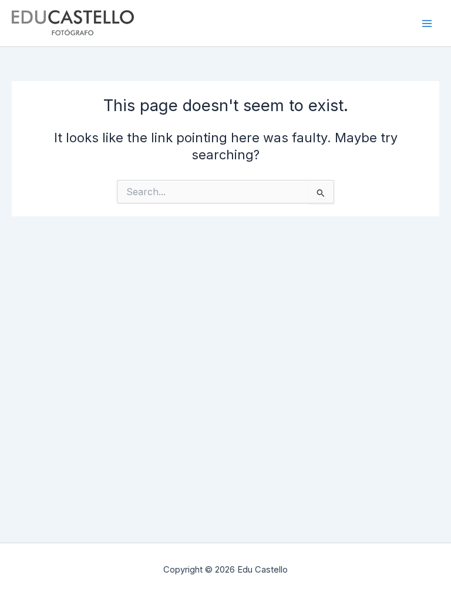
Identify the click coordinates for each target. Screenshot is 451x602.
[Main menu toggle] (427, 23)
